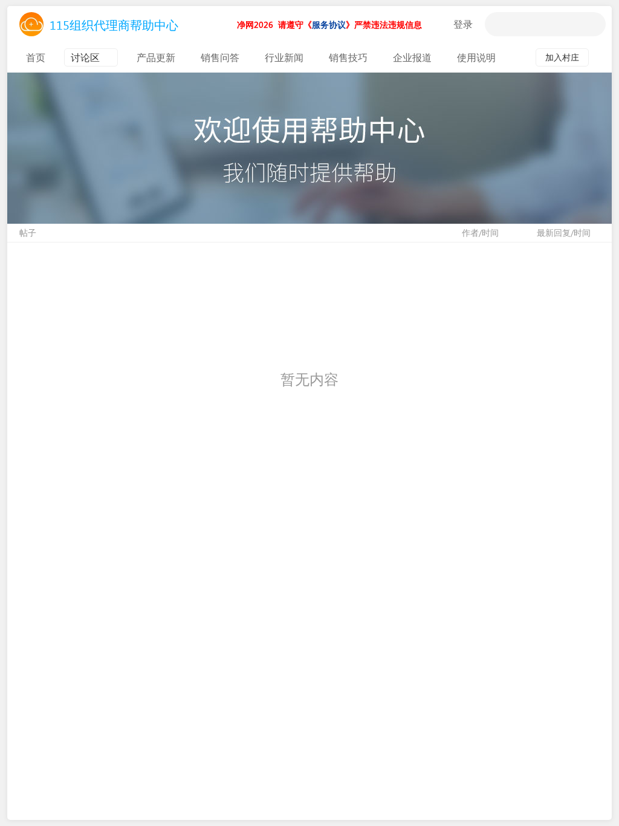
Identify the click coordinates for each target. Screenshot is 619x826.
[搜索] (497, 24)
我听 (440, 24)
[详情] (600, 57)
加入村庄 (562, 57)
